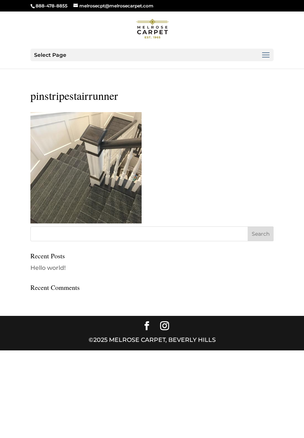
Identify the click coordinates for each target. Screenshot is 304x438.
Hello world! (48, 267)
